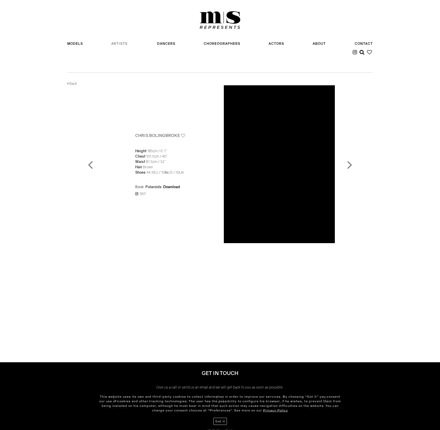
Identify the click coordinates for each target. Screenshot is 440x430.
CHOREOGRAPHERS (222, 43)
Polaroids (153, 187)
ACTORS (276, 43)
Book (139, 187)
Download (171, 187)
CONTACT (364, 43)
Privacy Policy (275, 410)
